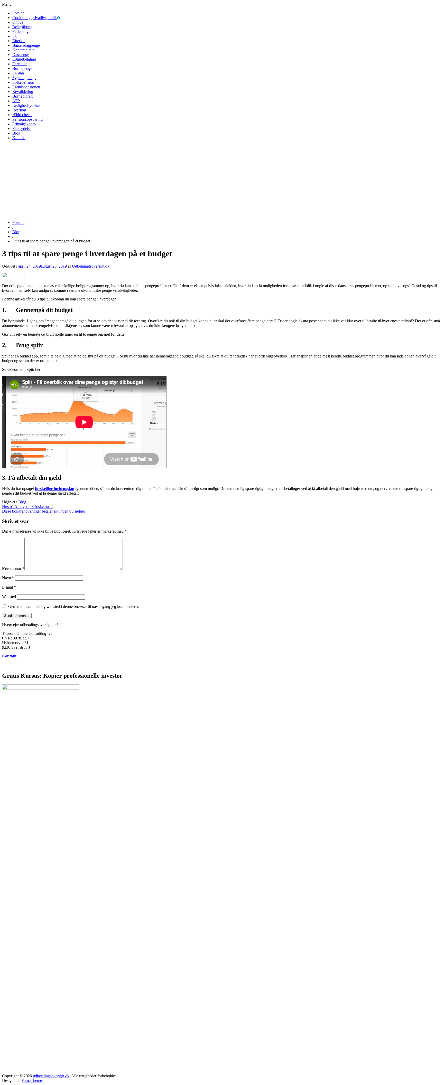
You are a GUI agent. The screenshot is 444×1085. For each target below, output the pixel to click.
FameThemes (32, 1080)
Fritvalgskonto (24, 124)
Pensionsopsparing (27, 119)
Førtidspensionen (26, 87)
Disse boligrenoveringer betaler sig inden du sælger (43, 511)
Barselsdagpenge (26, 45)
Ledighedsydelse (26, 105)
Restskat (19, 110)
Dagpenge (20, 54)
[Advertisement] (222, 180)
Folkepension (23, 82)
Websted (9, 597)
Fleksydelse (21, 128)
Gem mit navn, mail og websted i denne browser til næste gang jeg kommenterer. (73, 606)
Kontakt (18, 138)
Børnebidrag (22, 96)
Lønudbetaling (24, 59)
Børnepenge (22, 68)
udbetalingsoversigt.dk (51, 1076)
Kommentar (13, 569)
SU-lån (18, 73)
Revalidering (22, 91)
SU (15, 36)
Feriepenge (21, 31)
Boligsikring (22, 27)
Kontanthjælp (23, 50)
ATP (16, 101)
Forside (18, 13)
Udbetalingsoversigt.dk (90, 266)
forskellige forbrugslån (54, 488)
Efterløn (18, 41)
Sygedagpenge (24, 78)
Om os (17, 22)
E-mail (9, 587)
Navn (8, 577)
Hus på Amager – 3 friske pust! (27, 506)
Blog (16, 133)
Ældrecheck (22, 114)
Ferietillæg (21, 64)
